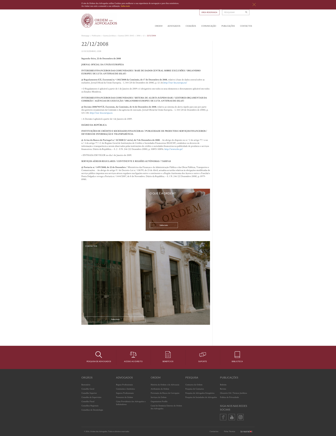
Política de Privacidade (229, 397)
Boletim (223, 384)
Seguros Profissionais (125, 393)
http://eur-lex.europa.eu (101, 112)
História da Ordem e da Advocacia (165, 384)
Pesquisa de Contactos (194, 389)
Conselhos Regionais (89, 405)
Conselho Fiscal (87, 401)
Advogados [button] (174, 26)
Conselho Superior (89, 393)
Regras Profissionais (124, 384)
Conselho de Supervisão (91, 397)
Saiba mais (125, 6)
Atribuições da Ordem (160, 389)
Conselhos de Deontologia (92, 410)
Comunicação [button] (208, 26)
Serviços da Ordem (159, 397)
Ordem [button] (158, 26)
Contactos (246, 26)
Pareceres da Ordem (124, 397)
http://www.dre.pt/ (173, 149)
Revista (223, 389)
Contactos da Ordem (194, 384)
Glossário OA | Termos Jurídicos (233, 393)
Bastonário (85, 384)
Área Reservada (209, 12)
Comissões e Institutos (125, 389)
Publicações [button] (228, 26)
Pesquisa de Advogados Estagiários (199, 393)
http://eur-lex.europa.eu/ (175, 82)
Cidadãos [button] (191, 26)
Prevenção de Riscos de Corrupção (165, 393)
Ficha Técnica (229, 431)
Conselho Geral (87, 389)
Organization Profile (159, 401)
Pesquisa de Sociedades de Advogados (201, 397)
